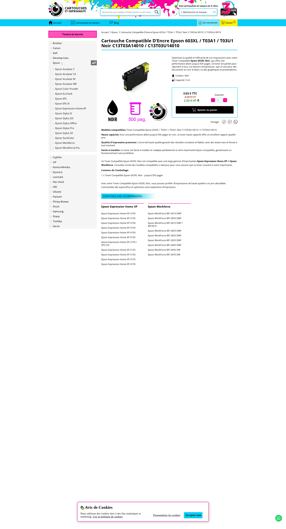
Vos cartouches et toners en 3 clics (198, 5)
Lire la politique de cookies (107, 516)
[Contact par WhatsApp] (278, 518)
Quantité (219, 94)
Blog (116, 22)
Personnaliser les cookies (166, 515)
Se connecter (210, 22)
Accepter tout (193, 515)
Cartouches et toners (87, 22)
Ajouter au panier (207, 109)
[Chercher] (157, 12)
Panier (230, 22)
